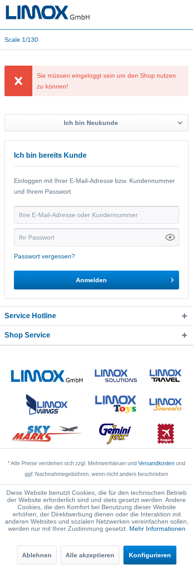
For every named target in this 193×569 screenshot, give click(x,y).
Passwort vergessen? (44, 256)
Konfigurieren (150, 555)
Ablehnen (37, 555)
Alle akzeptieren (90, 555)
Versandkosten (156, 463)
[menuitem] (21, 39)
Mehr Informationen (157, 528)
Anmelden (91, 280)
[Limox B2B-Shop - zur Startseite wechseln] (47, 12)
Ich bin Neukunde (91, 122)
